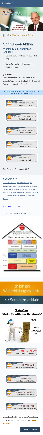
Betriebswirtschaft (20, 189)
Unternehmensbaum (19, 186)
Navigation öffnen (9, 3)
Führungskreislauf (31, 186)
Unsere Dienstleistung (9, 183)
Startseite (15, 35)
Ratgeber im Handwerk (20, 195)
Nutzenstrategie (8, 189)
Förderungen (27, 192)
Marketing (20, 192)
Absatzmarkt (12, 192)
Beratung (23, 35)
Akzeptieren (30, 429)
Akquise (35, 192)
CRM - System (7, 195)
